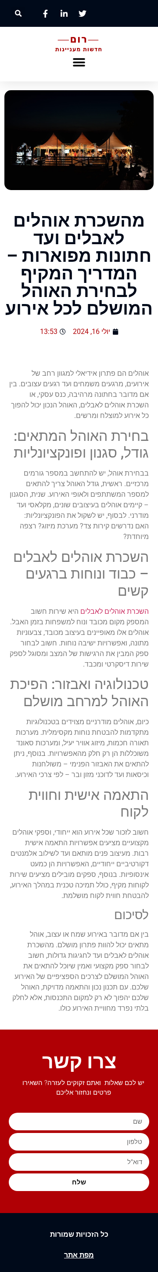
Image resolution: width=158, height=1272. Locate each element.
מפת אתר (79, 1255)
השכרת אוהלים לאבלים (114, 611)
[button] (18, 13)
